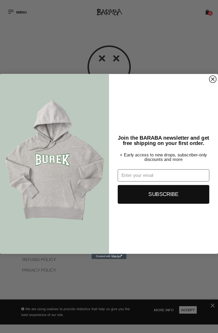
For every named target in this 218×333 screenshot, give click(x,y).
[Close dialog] (212, 79)
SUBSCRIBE (163, 194)
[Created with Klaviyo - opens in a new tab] (108, 256)
